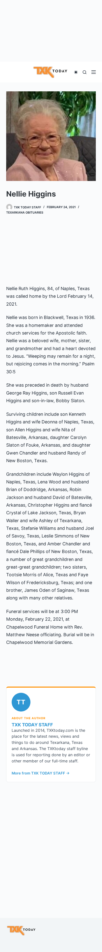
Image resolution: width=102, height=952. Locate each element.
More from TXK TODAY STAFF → (41, 773)
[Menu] (93, 72)
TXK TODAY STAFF (32, 724)
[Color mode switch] (76, 72)
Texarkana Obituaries (24, 212)
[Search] (84, 72)
